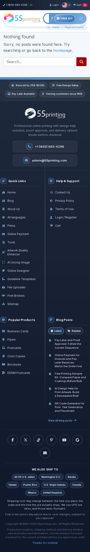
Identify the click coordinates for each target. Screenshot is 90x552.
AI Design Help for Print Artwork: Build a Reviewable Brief (67, 392)
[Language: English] (66, 5)
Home (55, 27)
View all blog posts (60, 420)
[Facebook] (13, 440)
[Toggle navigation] (81, 18)
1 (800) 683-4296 (16, 4)
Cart (81, 4)
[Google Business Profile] (77, 440)
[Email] (45, 453)
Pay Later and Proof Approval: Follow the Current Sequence (68, 344)
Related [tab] (76, 330)
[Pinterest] (51, 440)
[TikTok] (38, 440)
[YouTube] (64, 440)
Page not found (74, 27)
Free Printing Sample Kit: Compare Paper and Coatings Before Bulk (70, 377)
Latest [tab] (57, 330)
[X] (26, 440)
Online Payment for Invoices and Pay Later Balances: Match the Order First (68, 361)
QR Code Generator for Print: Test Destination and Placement (69, 407)
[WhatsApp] (31, 5)
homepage (62, 50)
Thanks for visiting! (45, 542)
